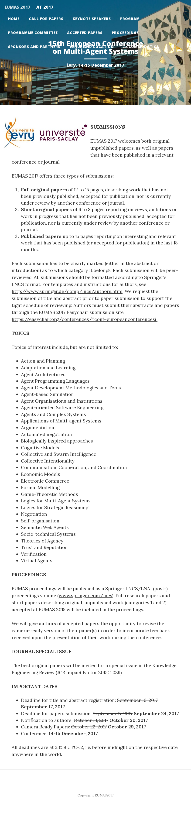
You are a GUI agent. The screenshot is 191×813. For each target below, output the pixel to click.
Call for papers (46, 18)
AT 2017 (45, 7)
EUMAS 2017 (18, 7)
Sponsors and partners (34, 46)
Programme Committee (33, 32)
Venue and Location (92, 46)
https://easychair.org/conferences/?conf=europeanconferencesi (84, 319)
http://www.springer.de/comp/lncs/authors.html (67, 291)
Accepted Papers (84, 32)
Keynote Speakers (92, 18)
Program (130, 18)
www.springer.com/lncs (85, 595)
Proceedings (125, 32)
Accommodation (141, 46)
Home (14, 18)
